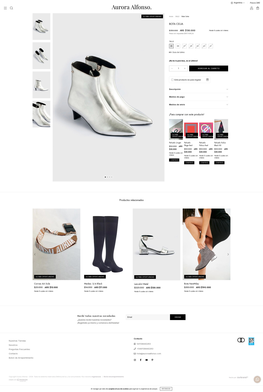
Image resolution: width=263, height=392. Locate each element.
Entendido (166, 389)
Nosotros (13, 345)
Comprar (174, 160)
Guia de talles (178, 52)
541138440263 (144, 344)
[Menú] (5, 8)
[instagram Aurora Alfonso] (136, 360)
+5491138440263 (145, 348)
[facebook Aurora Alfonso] (142, 360)
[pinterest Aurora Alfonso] (153, 360)
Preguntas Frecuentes (19, 349)
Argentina (238, 3)
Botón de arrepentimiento (114, 377)
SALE (177, 16)
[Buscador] (11, 8)
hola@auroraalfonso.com (149, 353)
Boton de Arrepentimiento (21, 358)
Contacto (13, 353)
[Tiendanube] (18, 381)
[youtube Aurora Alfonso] (148, 360)
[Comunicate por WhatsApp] (257, 379)
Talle (171, 41)
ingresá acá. (96, 377)
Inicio (171, 16)
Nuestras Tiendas (17, 341)
